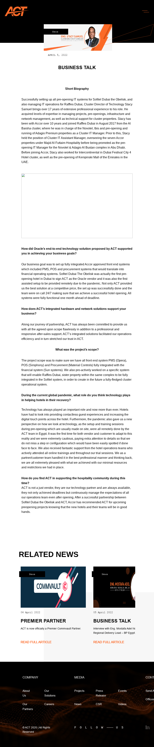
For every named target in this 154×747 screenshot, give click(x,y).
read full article (36, 642)
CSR (99, 704)
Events (122, 690)
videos (122, 704)
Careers (49, 704)
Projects (79, 690)
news (78, 704)
